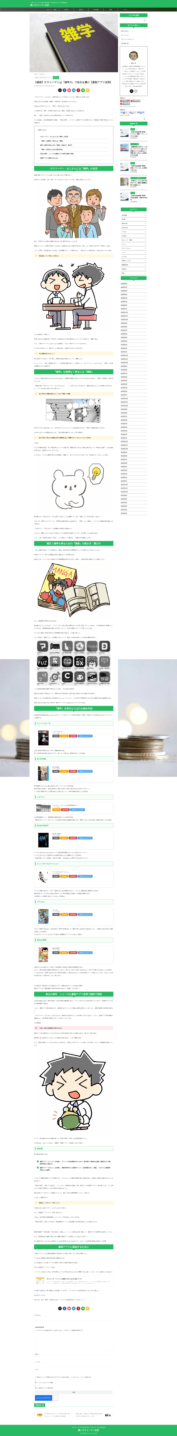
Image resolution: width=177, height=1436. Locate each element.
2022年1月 (124, 481)
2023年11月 (124, 402)
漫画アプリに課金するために (49, 158)
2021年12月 (124, 484)
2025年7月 (124, 330)
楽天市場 (73, 736)
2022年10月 (124, 448)
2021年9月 (124, 495)
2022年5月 (124, 466)
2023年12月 (124, 398)
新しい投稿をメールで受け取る (44, 1388)
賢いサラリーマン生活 (39, 5)
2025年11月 (124, 316)
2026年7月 (124, 287)
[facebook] (64, 90)
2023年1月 (124, 438)
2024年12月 (124, 355)
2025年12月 (124, 312)
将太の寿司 (56, 948)
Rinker (58, 733)
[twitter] (60, 90)
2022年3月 (124, 473)
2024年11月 (124, 359)
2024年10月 (124, 362)
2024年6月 (124, 377)
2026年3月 (124, 301)
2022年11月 (124, 445)
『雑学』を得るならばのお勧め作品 (51, 149)
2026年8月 (124, 283)
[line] (83, 90)
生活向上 (81, 9)
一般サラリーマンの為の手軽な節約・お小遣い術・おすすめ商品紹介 (88, 1427)
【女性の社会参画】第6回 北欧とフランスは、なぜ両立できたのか (138, 168)
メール (37, 1362)
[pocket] (69, 90)
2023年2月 (124, 434)
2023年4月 (124, 427)
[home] (136, 91)
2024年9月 (124, 366)
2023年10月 (124, 405)
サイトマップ (125, 35)
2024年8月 (124, 369)
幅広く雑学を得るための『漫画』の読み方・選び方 (56, 145)
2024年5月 (124, 380)
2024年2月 (124, 391)
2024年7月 (124, 373)
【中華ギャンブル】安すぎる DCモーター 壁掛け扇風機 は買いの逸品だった (138, 183)
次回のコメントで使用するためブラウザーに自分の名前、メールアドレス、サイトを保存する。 (64, 1377)
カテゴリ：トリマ (39, 1295)
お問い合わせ (125, 31)
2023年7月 (124, 416)
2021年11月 (124, 488)
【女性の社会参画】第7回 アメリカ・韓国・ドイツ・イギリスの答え (138, 134)
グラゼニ (55, 910)
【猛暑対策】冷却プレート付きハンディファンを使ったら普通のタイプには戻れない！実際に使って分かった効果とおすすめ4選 (138, 151)
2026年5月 (124, 294)
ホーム (125, 9)
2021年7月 (124, 502)
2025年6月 (124, 334)
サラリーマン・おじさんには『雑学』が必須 (54, 136)
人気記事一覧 (125, 43)
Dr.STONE (55, 767)
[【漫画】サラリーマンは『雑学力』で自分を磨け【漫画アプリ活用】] (74, 90)
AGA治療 (95, 9)
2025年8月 (124, 326)
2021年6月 (124, 506)
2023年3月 (124, 430)
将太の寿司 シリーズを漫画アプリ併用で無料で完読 (57, 154)
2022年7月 (124, 459)
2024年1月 (124, 395)
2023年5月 (124, 423)
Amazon (64, 736)
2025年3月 (124, 344)
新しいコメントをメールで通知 (44, 1382)
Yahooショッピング (85, 736)
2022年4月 (124, 470)
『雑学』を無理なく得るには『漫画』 (52, 141)
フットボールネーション (60, 872)
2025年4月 (124, 341)
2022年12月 (124, 441)
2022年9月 (124, 452)
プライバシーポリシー (127, 39)
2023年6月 (124, 420)
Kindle (56, 736)
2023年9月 (124, 409)
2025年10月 (124, 319)
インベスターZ (57, 731)
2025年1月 (124, 351)
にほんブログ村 (125, 115)
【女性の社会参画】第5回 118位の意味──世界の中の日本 (138, 197)
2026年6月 (124, 290)
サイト (37, 1369)
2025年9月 (124, 323)
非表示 (44, 130)
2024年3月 (124, 387)
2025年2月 (124, 348)
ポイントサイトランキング (127, 106)
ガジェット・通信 (51, 9)
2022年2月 (124, 477)
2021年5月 (124, 509)
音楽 (110, 9)
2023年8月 (124, 412)
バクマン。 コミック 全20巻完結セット (65, 805)
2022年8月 (124, 455)
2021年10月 (124, 491)
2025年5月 (124, 337)
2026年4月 (124, 298)
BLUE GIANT (56, 834)
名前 (37, 1354)
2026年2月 (124, 305)
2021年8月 (124, 499)
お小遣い (66, 9)
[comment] (87, 90)
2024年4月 (124, 384)
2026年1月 (124, 308)
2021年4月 (124, 513)
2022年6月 (124, 463)
